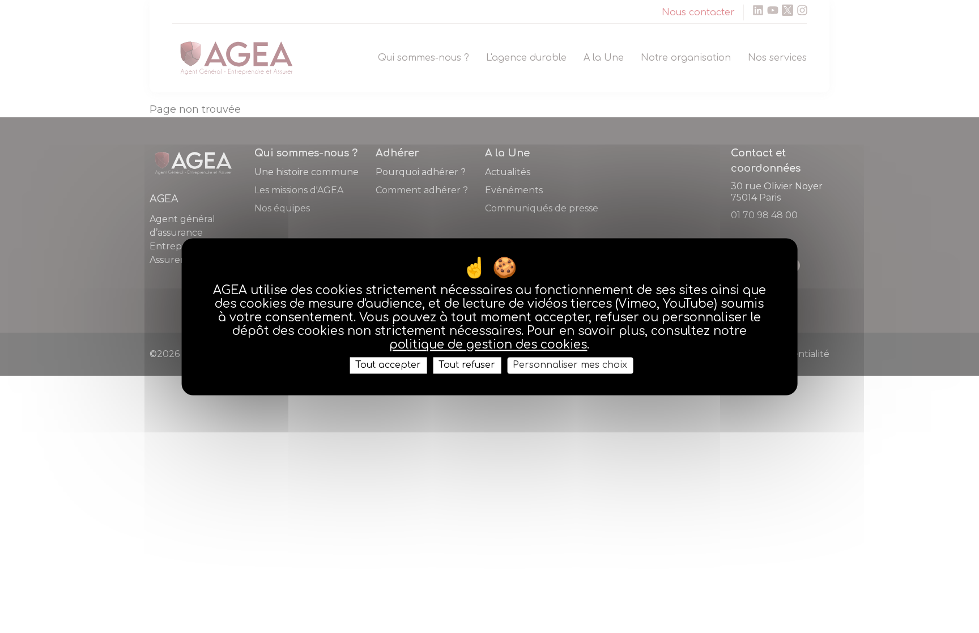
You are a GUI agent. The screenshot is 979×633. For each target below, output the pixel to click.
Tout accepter (388, 365)
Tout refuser (467, 365)
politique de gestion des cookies (488, 344)
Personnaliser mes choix (570, 365)
